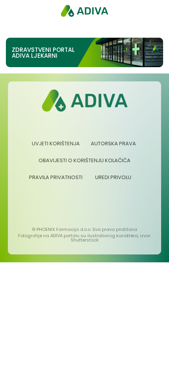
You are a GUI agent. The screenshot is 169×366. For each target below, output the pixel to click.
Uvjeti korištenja (56, 143)
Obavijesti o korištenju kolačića (84, 160)
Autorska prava (113, 143)
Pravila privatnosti (56, 177)
